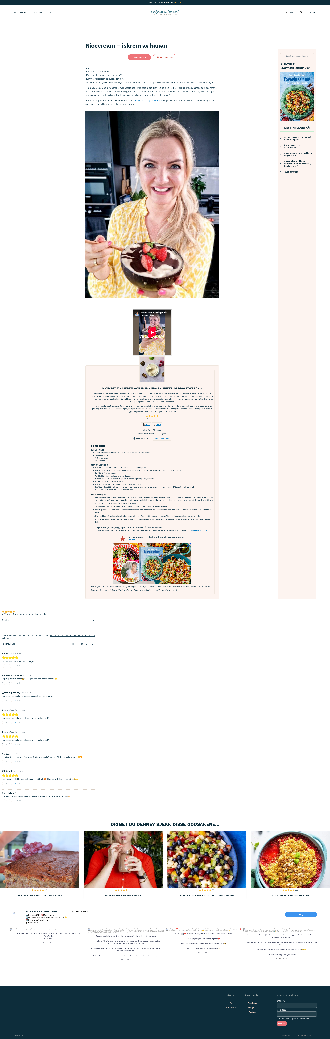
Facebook (252, 1003)
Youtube (252, 1012)
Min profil (312, 12)
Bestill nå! (132, 540)
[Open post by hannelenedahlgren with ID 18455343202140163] (204, 929)
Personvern (286, 1036)
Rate (158, 424)
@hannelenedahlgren (199, 530)
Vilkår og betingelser (303, 1036)
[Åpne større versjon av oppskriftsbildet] (152, 369)
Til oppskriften (138, 57)
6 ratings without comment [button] (32, 614)
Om (50, 12)
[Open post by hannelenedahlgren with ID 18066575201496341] (48, 929)
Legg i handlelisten (161, 438)
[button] (147, 416)
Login (91, 620)
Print (147, 424)
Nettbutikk (37, 12)
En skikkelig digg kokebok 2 (148, 100)
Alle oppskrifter (20, 12)
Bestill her (177, 2)
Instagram (252, 1007)
